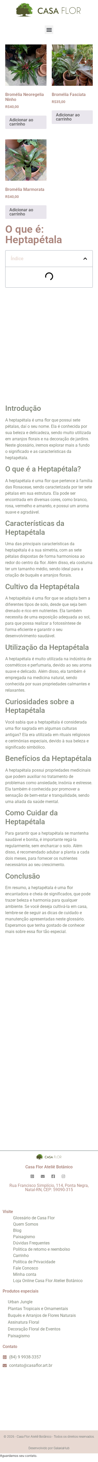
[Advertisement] (49, 344)
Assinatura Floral (23, 1322)
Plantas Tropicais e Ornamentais (38, 1308)
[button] (49, 29)
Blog (17, 1230)
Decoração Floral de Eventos (34, 1329)
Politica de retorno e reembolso (41, 1249)
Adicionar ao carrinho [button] (21, 122)
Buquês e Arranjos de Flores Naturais (42, 1315)
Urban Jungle (20, 1301)
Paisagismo (24, 1236)
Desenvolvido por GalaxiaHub (49, 1448)
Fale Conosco (25, 1268)
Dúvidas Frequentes (31, 1243)
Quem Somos (25, 1224)
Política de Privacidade (34, 1261)
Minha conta (24, 1274)
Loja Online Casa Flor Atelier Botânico (48, 1280)
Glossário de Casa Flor (34, 1217)
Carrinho (21, 1255)
